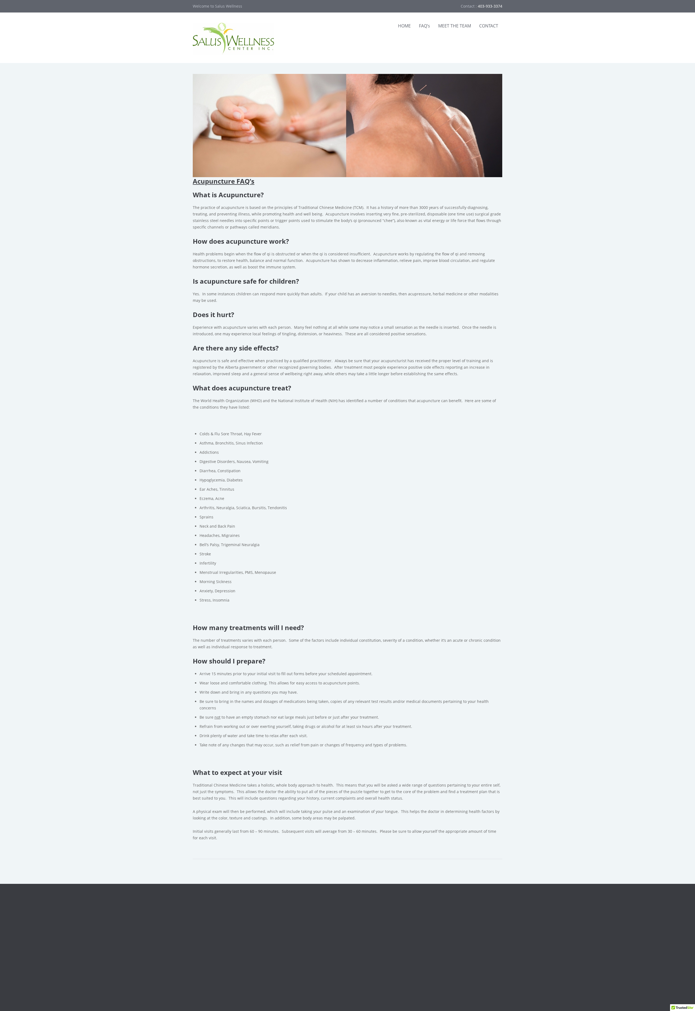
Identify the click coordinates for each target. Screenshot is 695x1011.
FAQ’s (424, 26)
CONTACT (488, 26)
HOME (404, 26)
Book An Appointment (379, 914)
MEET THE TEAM (454, 26)
